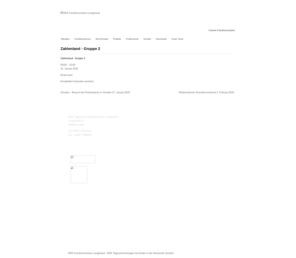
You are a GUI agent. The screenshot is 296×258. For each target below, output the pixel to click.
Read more (66, 75)
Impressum (83, 232)
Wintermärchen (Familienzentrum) (206, 92)
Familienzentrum (82, 39)
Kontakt (147, 39)
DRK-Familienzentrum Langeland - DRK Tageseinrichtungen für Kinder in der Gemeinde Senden (121, 253)
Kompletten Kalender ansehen (77, 81)
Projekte (117, 39)
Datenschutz (83, 236)
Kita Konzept (102, 39)
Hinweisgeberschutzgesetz (91, 240)
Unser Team (177, 39)
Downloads (161, 39)
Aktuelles (65, 39)
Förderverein (132, 39)
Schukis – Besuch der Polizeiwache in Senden (95, 92)
